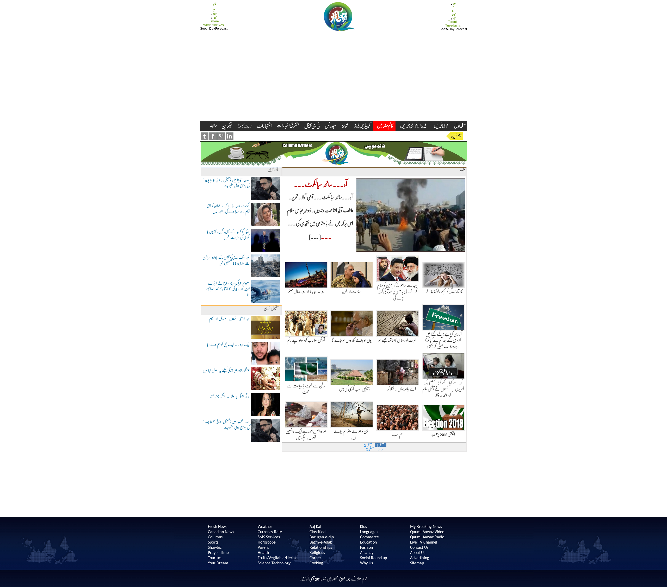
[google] (221, 136)
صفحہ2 (368, 445)
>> (380, 449)
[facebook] (213, 136)
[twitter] (204, 136)
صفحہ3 (370, 449)
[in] (229, 136)
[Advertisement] (333, 82)
